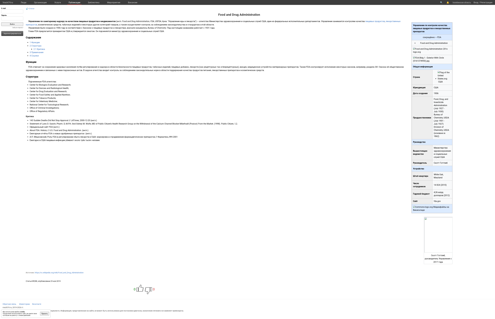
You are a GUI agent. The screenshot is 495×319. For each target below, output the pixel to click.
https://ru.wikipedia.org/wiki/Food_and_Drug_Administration (59, 273)
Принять (44, 314)
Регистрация (486, 2)
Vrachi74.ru (8, 2)
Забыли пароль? (17, 27)
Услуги (57, 2)
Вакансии (132, 2)
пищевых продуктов (375, 21)
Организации (40, 2)
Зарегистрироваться (12, 33)
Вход (476, 2)
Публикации (74, 2)
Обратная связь (9, 304)
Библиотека (93, 2)
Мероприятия (113, 2)
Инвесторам (24, 304)
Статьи (31, 9)
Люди (23, 2)
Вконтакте (36, 304)
